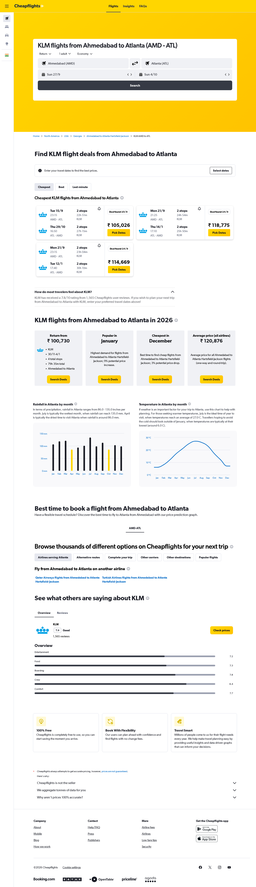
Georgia (77, 136)
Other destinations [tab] (179, 557)
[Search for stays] (7, 27)
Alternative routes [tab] (88, 557)
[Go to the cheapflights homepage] (29, 6)
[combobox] (45, 54)
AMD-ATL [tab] (135, 528)
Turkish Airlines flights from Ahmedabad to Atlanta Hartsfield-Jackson (134, 579)
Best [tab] (61, 187)
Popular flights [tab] (208, 557)
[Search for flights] (7, 18)
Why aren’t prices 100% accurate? (60, 797)
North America (51, 136)
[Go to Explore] (7, 44)
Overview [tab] (44, 612)
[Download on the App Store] (207, 838)
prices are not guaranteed (114, 771)
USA (66, 136)
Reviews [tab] (62, 612)
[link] (58, 379)
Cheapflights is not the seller (56, 783)
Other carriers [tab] (149, 557)
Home (36, 136)
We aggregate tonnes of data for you (61, 790)
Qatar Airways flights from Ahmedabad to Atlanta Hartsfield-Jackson (67, 579)
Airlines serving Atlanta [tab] (53, 557)
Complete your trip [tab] (120, 557)
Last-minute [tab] (80, 187)
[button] (6, 6)
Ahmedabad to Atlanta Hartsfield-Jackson (108, 136)
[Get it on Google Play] (207, 828)
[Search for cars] (7, 35)
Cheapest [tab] (44, 187)
